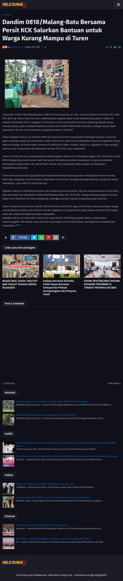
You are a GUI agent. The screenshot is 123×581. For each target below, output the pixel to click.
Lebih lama (113, 383)
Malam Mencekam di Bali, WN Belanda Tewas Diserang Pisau (42, 525)
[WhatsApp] (119, 47)
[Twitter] (115, 47)
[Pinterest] (48, 237)
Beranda (6, 15)
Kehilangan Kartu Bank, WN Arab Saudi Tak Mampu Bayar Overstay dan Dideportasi (53, 497)
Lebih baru (9, 383)
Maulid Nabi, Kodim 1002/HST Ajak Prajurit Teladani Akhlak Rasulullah (20, 284)
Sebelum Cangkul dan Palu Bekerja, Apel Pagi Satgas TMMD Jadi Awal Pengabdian (52, 401)
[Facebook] (110, 47)
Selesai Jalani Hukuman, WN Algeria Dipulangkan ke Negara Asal (45, 484)
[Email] (56, 237)
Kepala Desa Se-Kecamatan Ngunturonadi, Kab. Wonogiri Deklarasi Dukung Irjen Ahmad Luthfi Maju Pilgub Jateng (67, 456)
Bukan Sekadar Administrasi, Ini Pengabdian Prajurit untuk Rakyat (45, 415)
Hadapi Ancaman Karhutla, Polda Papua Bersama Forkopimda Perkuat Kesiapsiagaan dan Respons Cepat (59, 287)
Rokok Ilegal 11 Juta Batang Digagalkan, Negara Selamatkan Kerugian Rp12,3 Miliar (53, 539)
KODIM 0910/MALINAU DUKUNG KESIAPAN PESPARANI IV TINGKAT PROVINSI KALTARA (102, 284)
